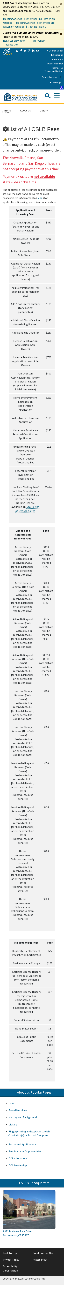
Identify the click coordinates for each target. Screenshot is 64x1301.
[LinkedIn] (33, 68)
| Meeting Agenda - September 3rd (34, 22)
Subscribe (58, 54)
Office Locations (18, 1158)
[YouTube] (37, 68)
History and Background (23, 1117)
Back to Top (10, 1253)
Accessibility (40, 1259)
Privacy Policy (11, 1259)
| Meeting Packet (36, 26)
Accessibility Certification (10, 1268)
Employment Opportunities (25, 1151)
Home (7, 110)
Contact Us (57, 67)
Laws (12, 1103)
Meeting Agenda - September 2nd (22, 18)
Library (43, 110)
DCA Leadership (18, 1165)
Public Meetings (55, 63)
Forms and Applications (22, 1144)
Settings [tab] (56, 82)
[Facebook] (21, 68)
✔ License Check (54, 50)
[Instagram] (29, 68)
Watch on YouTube (13, 26)
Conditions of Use (43, 1253)
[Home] (17, 68)
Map (40, 198)
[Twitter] (25, 68)
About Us (25, 110)
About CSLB (57, 59)
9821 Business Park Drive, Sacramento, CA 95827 (17, 1233)
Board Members (18, 1110)
